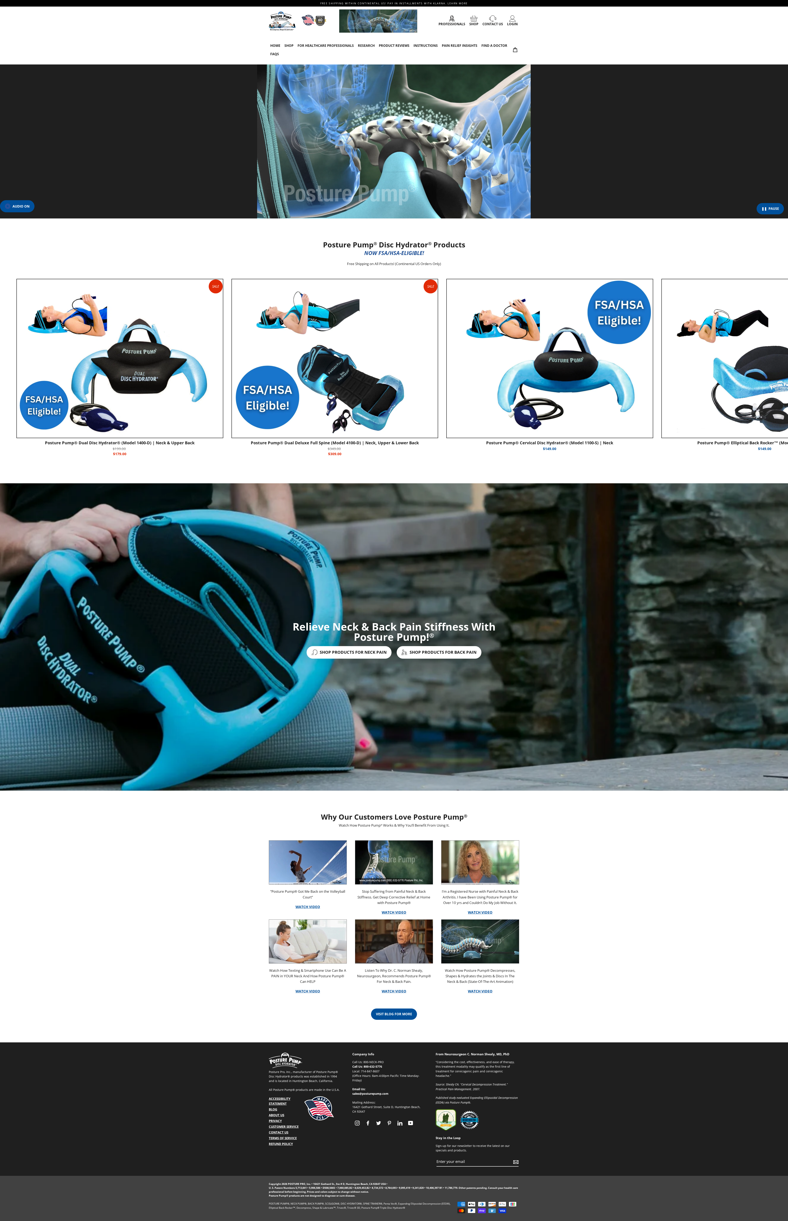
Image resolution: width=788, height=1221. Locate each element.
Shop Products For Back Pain (442, 652)
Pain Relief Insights (459, 45)
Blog (273, 1109)
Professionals (452, 24)
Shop (473, 24)
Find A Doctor (494, 45)
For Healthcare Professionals (326, 45)
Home (275, 45)
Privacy (275, 1121)
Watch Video (308, 906)
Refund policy (281, 1144)
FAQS (274, 54)
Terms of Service (283, 1138)
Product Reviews (394, 45)
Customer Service (284, 1127)
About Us (276, 1115)
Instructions (425, 45)
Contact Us (492, 24)
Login (512, 24)
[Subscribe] (515, 1162)
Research (366, 45)
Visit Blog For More (394, 1014)
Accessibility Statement (279, 1101)
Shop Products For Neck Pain (353, 652)
